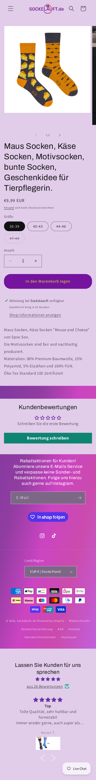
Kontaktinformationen (40, 637)
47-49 (17, 239)
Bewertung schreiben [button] (48, 438)
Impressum (69, 637)
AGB (60, 629)
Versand (9, 207)
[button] (11, 8)
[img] (48, 679)
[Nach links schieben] (36, 135)
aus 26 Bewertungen (45, 686)
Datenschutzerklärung (37, 629)
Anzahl (9, 250)
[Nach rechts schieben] (60, 135)
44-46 (61, 226)
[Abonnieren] (79, 497)
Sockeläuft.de (26, 621)
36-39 (14, 226)
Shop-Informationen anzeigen (35, 314)
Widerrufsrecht (79, 621)
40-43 (38, 226)
